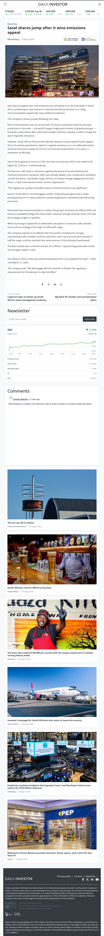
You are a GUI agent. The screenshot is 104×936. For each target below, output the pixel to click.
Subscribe (90, 319)
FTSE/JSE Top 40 (33, 11)
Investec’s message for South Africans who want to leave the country (44, 720)
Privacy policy (64, 876)
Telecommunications (16, 526)
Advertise (90, 876)
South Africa (12, 591)
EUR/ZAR (90, 11)
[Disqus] (52, 428)
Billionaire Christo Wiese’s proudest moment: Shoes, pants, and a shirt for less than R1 (49, 854)
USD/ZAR (50, 11)
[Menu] (5, 4)
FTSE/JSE (9, 11)
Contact (78, 876)
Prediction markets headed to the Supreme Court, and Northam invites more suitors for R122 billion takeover (49, 786)
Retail (10, 859)
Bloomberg (13, 39)
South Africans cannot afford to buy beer (29, 587)
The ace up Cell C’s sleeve (20, 522)
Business (12, 23)
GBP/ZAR (70, 11)
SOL (10, 330)
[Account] (99, 4)
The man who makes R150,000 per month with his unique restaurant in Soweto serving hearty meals (50, 654)
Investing (11, 791)
